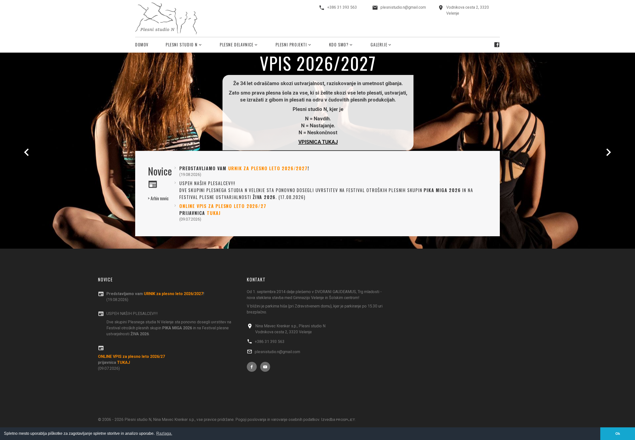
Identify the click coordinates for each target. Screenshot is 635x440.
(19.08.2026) (155, 296)
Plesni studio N (182, 44)
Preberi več (318, 134)
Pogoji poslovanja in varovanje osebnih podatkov (277, 419)
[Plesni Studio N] (166, 18)
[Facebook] (497, 44)
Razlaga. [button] (164, 433)
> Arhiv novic (158, 198)
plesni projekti (291, 44)
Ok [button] (617, 434)
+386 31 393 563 (342, 7)
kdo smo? (339, 44)
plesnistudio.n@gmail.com (403, 7)
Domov (142, 44)
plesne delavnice (237, 44)
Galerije (379, 44)
